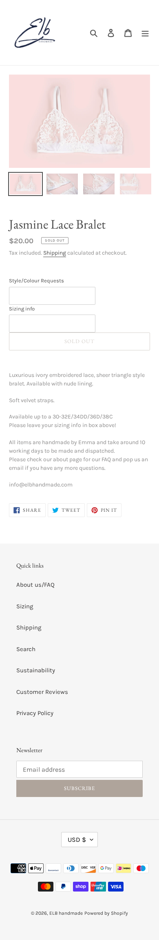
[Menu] (145, 33)
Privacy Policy (34, 713)
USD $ (77, 839)
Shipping (54, 252)
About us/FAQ (35, 584)
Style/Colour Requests (36, 280)
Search (25, 649)
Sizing (24, 606)
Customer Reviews (42, 692)
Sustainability (35, 670)
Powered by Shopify (106, 913)
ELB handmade (66, 913)
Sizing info (22, 309)
